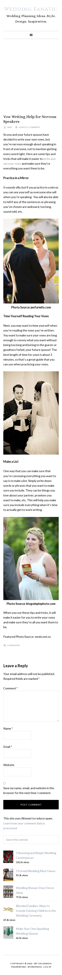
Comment (10, 688)
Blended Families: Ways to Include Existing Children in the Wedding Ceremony (36, 910)
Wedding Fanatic (31, 9)
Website (8, 765)
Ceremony (13, 645)
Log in (47, 967)
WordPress (35, 967)
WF (36, 963)
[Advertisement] (31, 77)
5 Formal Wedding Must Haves (36, 871)
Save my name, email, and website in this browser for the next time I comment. (28, 790)
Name (8, 728)
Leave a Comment (30, 127)
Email (7, 746)
